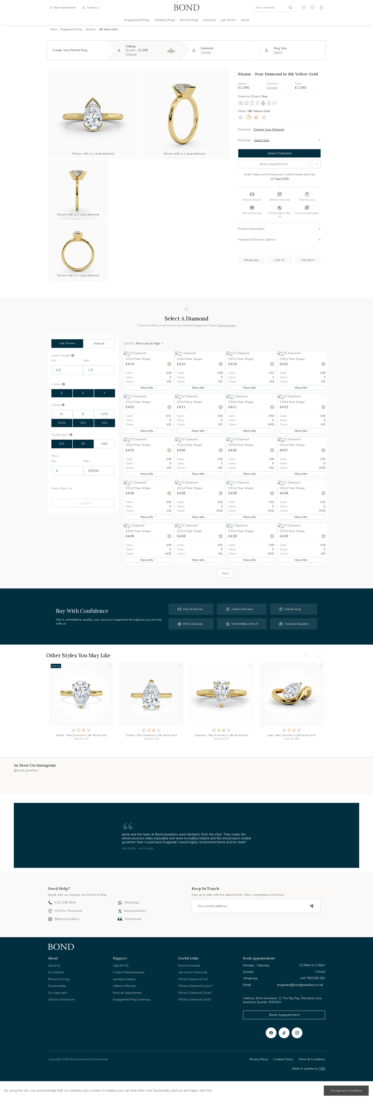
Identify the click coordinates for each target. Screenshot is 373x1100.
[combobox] (273, 7)
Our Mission (56, 972)
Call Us (279, 260)
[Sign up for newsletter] (311, 906)
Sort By (129, 343)
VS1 (83, 423)
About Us (54, 966)
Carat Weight (67, 355)
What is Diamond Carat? (194, 999)
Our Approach (57, 993)
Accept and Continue (346, 1090)
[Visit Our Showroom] (50, 911)
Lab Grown (228, 20)
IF (83, 414)
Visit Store (308, 260)
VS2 (104, 423)
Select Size (261, 140)
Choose (206, 52)
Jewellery (209, 20)
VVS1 (105, 414)
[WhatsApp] (120, 903)
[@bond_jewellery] (50, 919)
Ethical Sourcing (59, 979)
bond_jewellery (135, 911)
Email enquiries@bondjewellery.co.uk (283, 985)
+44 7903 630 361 (312, 978)
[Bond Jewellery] (186, 7)
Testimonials (133, 919)
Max (86, 360)
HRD (104, 444)
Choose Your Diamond (268, 130)
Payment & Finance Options (257, 240)
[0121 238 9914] (50, 903)
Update (86, 503)
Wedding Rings (164, 20)
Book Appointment (274, 164)
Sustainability (57, 986)
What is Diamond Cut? (193, 979)
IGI (83, 444)
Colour (63, 384)
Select (278, 52)
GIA (61, 444)
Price (54, 456)
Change (131, 54)
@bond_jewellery (66, 919)
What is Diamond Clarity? (195, 993)
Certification (64, 435)
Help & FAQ (120, 966)
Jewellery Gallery (124, 979)
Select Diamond (279, 153)
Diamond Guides (189, 966)
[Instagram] (297, 1032)
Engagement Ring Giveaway (131, 999)
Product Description (251, 229)
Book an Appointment (127, 993)
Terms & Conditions (311, 1059)
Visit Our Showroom (68, 911)
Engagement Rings (137, 20)
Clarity (62, 405)
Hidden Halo (56, 666)
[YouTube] (284, 1032)
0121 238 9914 (65, 902)
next (225, 573)
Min (53, 360)
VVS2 (62, 423)
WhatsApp (251, 260)
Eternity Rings (189, 20)
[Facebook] (271, 1032)
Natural (99, 343)
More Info (147, 388)
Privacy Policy (259, 1059)
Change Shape (226, 325)
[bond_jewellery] (120, 911)
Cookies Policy (283, 1059)
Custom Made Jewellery (128, 972)
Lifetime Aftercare (124, 986)
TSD (322, 1069)
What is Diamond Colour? (195, 986)
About (245, 20)
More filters (59, 488)
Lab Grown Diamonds (192, 972)
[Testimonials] (120, 919)
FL (61, 414)
